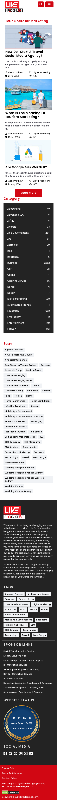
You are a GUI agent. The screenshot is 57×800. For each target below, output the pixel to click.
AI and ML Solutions (13, 678)
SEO (42, 436)
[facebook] (5, 753)
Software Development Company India (24, 687)
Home (29, 395)
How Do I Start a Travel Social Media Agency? (24, 54)
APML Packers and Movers (18, 354)
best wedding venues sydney (20, 365)
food (7, 395)
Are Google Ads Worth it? (26, 167)
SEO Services (11, 447)
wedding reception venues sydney (24, 472)
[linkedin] (31, 753)
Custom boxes (33, 370)
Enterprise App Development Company (24, 660)
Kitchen (35, 406)
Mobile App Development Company (24, 416)
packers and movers (16, 426)
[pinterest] (15, 753)
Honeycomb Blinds (41, 400)
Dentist (36, 385)
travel (25, 457)
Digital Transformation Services (20, 651)
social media (29, 447)
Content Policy (9, 778)
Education (32, 390)
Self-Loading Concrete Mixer (20, 436)
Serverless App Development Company (24, 692)
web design (39, 457)
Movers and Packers (16, 421)
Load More (28, 193)
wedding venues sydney (18, 491)
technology (11, 457)
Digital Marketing (42, 72)
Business (45, 365)
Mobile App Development (18, 411)
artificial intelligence (16, 359)
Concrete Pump (13, 370)
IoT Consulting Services (15, 664)
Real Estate (36, 431)
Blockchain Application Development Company (28, 683)
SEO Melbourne (32, 442)
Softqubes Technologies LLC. (18, 786)
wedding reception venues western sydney (24, 479)
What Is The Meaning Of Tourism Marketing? (25, 115)
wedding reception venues (19, 467)
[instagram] (21, 753)
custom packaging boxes (18, 380)
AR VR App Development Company (21, 669)
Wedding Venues (14, 486)
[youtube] (26, 753)
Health (18, 395)
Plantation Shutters (15, 431)
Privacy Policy (8, 768)
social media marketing (17, 452)
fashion (46, 390)
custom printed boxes (16, 385)
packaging (36, 421)
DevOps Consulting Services (18, 674)
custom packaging (15, 375)
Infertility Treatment (15, 406)
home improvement (15, 400)
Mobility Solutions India (15, 655)
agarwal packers (14, 349)
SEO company (12, 442)
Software (39, 452)
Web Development (15, 462)
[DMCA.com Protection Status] (10, 792)
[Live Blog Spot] (14, 6)
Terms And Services (12, 773)
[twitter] (10, 753)
